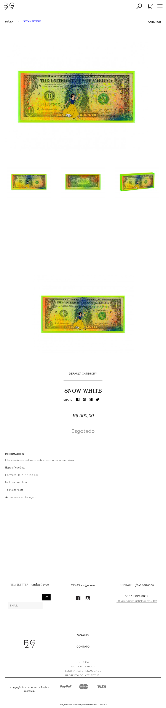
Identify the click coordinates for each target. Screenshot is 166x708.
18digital (103, 704)
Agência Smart (74, 704)
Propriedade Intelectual (83, 675)
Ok (46, 597)
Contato (83, 646)
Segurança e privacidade (83, 671)
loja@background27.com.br (137, 601)
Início (9, 21)
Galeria (83, 634)
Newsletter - (29, 584)
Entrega (83, 662)
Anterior (154, 22)
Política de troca (83, 666)
